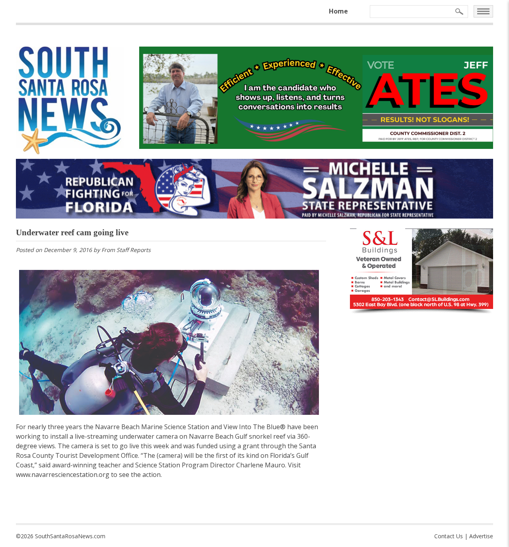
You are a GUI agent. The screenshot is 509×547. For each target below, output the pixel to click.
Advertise (481, 536)
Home (338, 11)
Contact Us (448, 536)
